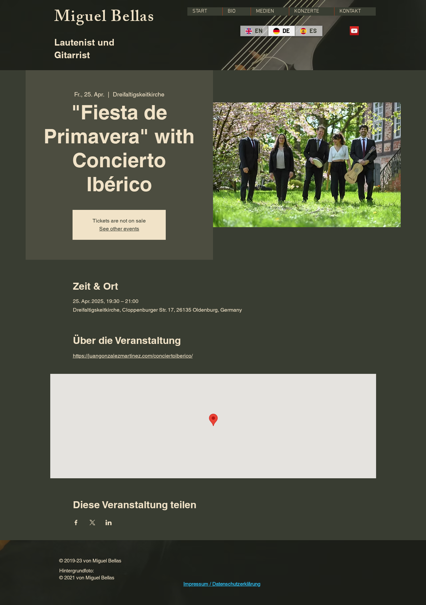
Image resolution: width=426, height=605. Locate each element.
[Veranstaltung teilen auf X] (92, 522)
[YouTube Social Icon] (354, 30)
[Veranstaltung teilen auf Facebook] (76, 522)
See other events (119, 229)
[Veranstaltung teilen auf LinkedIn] (109, 522)
